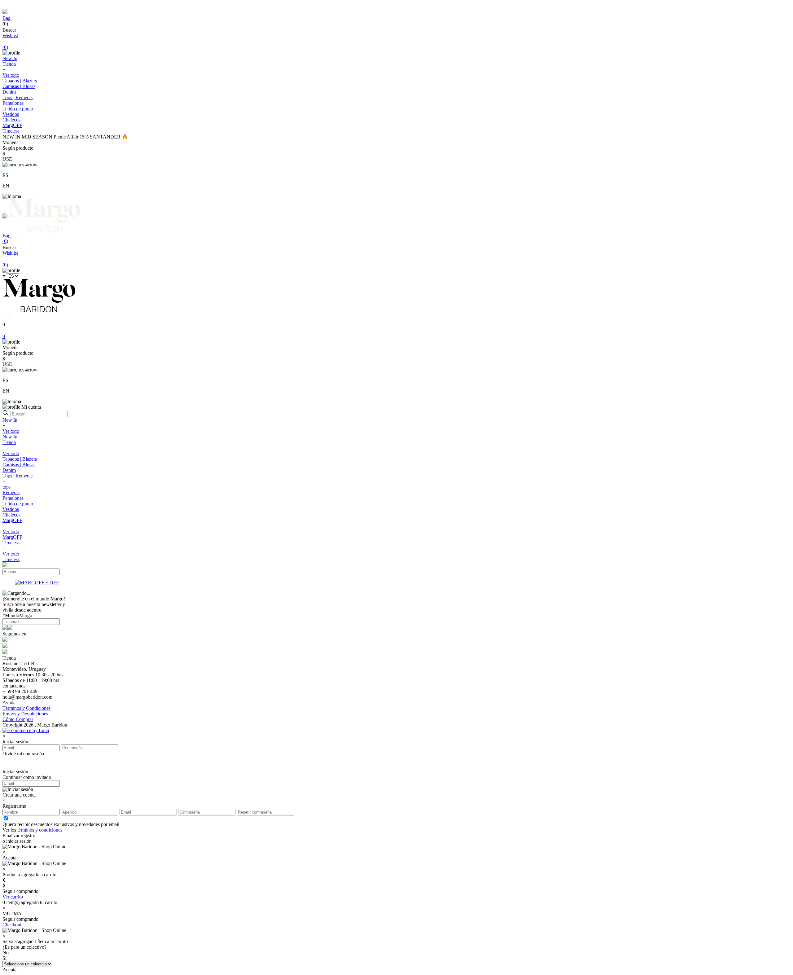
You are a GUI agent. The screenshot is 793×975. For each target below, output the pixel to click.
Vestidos (10, 114)
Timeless (11, 542)
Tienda (9, 442)
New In (9, 420)
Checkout (11, 924)
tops (6, 487)
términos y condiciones (39, 829)
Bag (7, 20)
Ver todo (10, 75)
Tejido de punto (17, 108)
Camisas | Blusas (18, 86)
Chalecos (11, 119)
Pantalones (13, 103)
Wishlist (10, 41)
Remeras (11, 492)
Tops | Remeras (17, 97)
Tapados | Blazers (19, 80)
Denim (9, 91)
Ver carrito (12, 896)
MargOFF (12, 520)
